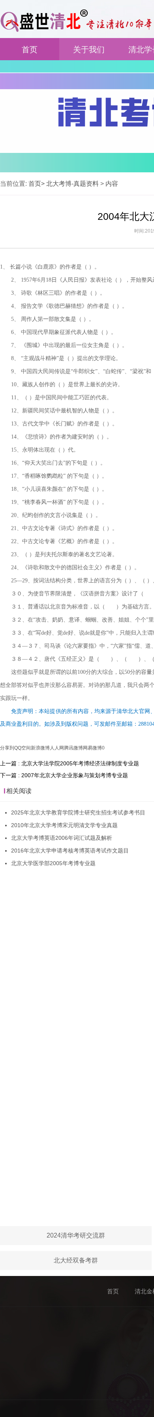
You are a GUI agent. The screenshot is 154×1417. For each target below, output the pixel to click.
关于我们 (89, 49)
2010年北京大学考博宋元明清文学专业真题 (64, 825)
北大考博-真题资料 (72, 183)
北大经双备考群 (76, 1260)
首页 (30, 49)
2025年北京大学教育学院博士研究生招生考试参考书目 (78, 812)
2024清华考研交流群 (76, 1235)
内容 (111, 183)
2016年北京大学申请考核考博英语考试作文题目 (70, 850)
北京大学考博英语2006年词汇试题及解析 (61, 838)
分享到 (7, 748)
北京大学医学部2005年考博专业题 (53, 863)
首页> (36, 183)
